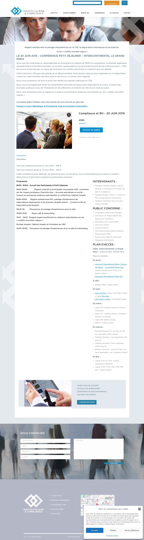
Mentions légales (74, 537)
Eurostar (105, 296)
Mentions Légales (112, 535)
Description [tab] (21, 159)
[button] (139, 509)
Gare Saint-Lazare (102, 299)
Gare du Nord (101, 293)
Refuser (113, 530)
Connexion (113, 4)
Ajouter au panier (91, 130)
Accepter (94, 530)
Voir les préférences (132, 530)
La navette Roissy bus (114, 267)
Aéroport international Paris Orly (109, 276)
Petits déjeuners (93, 137)
